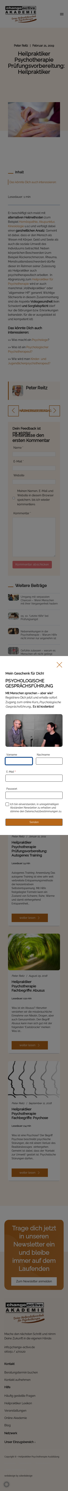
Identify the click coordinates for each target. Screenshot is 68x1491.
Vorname (11, 754)
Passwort (11, 788)
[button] (6, 1484)
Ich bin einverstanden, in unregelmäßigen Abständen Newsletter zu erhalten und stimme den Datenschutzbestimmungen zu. (36, 808)
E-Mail (11, 771)
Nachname (43, 754)
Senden (34, 822)
